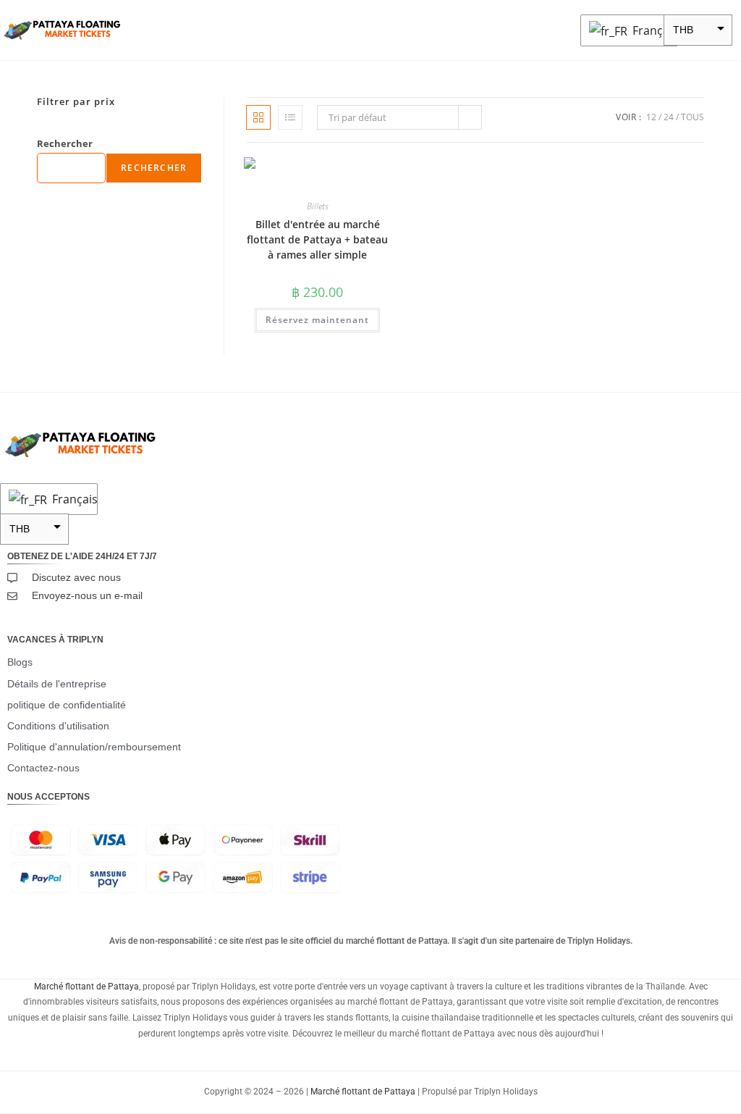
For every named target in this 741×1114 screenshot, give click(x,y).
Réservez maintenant (317, 320)
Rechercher (65, 143)
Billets (318, 206)
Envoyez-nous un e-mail (87, 595)
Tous (692, 117)
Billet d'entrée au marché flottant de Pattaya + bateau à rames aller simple (317, 239)
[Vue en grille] (258, 117)
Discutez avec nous (76, 577)
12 (651, 117)
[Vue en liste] (290, 117)
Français (651, 30)
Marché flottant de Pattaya (86, 986)
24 (669, 117)
